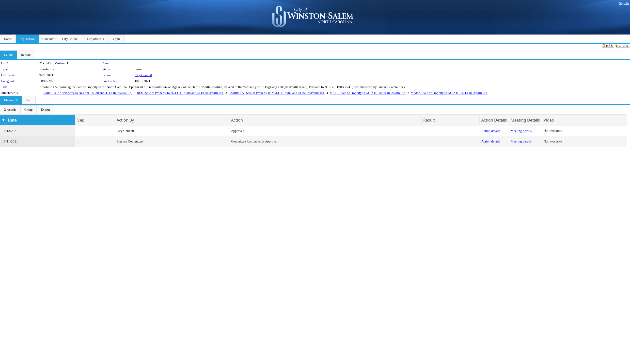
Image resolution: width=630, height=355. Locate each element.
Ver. (80, 120)
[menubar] (27, 109)
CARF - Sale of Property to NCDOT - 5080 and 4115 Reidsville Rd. (87, 93)
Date (12, 120)
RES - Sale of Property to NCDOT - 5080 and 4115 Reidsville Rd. (180, 93)
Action (237, 120)
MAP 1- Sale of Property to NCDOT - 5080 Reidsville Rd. (368, 93)
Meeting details (521, 131)
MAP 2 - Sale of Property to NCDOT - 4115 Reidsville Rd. (449, 93)
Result (429, 120)
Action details (490, 131)
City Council (143, 75)
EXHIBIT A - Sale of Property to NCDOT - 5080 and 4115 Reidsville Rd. (277, 93)
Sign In (624, 3)
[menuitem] (10, 109)
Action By (125, 120)
